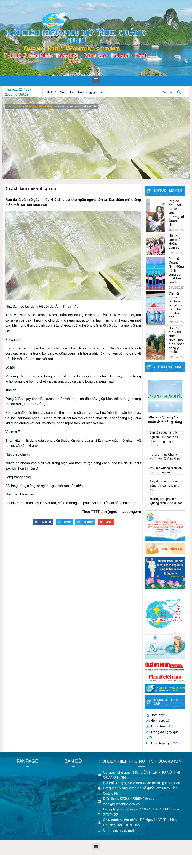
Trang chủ (13, 106)
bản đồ (73, 761)
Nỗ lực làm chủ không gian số (74, 92)
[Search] (179, 92)
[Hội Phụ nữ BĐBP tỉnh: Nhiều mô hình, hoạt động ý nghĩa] (155, 343)
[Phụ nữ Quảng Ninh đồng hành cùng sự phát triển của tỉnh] (155, 273)
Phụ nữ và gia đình (39, 106)
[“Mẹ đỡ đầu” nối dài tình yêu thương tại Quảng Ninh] (155, 215)
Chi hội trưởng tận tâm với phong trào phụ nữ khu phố (176, 305)
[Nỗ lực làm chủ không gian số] (155, 244)
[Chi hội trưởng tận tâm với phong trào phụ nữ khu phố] (155, 308)
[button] (96, 79)
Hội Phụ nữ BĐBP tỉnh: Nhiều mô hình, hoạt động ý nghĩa (176, 340)
